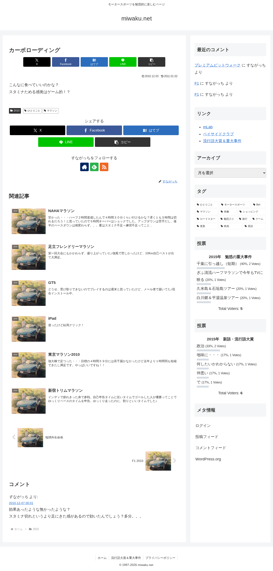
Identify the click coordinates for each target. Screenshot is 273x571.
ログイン (203, 426)
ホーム (102, 557)
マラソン (52, 110)
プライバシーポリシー (160, 557)
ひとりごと (34, 110)
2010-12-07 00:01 (21, 503)
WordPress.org (208, 459)
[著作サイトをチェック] (84, 167)
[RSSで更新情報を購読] (104, 167)
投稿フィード (206, 437)
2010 (17, 110)
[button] (151, 62)
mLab (208, 127)
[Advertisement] (230, 501)
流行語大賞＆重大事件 (222, 141)
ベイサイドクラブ (218, 134)
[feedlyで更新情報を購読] (94, 167)
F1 (197, 83)
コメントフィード (210, 448)
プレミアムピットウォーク (218, 65)
